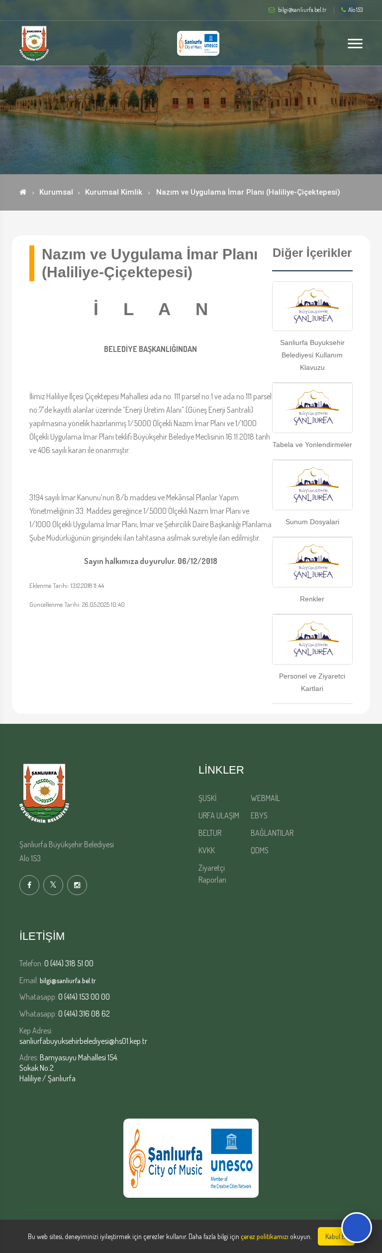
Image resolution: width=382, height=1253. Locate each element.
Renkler (312, 599)
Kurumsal (56, 192)
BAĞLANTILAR (272, 833)
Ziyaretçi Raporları (212, 874)
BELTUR (209, 833)
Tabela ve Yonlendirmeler (312, 445)
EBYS (259, 815)
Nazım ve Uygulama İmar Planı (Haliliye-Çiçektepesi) (248, 192)
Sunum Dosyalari (312, 522)
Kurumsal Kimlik (113, 192)
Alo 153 (355, 10)
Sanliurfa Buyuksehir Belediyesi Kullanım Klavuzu (312, 355)
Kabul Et (336, 1236)
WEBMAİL (265, 798)
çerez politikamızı (264, 1236)
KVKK (206, 850)
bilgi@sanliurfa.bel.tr (68, 980)
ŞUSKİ (207, 798)
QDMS (260, 850)
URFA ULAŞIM (218, 815)
